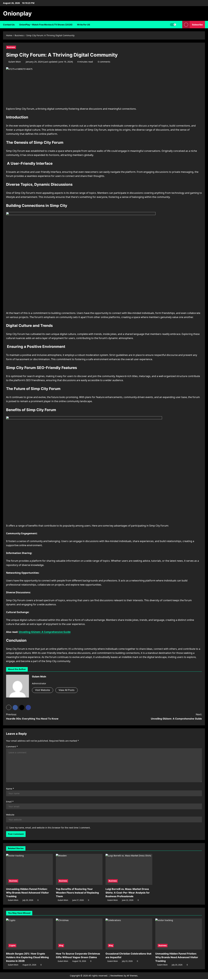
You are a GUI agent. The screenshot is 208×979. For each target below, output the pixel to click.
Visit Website (42, 690)
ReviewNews (116, 975)
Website (10, 814)
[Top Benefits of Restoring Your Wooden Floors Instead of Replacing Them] (79, 869)
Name (10, 788)
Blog (61, 945)
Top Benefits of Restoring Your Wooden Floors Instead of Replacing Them (77, 892)
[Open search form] (179, 25)
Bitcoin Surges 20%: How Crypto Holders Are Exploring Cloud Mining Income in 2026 (27, 957)
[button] (8, 707)
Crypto (12, 945)
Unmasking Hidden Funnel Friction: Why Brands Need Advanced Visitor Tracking (27, 892)
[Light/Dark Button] (173, 24)
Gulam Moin (14, 61)
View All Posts (66, 690)
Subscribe (197, 24)
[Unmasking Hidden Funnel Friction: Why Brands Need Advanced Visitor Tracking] (29, 869)
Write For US (83, 24)
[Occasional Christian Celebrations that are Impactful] (129, 933)
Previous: (32, 716)
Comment (12, 746)
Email (10, 801)
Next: (176, 716)
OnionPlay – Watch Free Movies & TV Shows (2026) (45, 24)
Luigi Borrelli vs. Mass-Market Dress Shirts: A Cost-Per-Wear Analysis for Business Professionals (128, 892)
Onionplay (17, 13)
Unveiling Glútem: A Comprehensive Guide (45, 632)
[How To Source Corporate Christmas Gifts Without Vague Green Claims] (79, 933)
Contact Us (9, 24)
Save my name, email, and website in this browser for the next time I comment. (49, 827)
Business (11, 47)
